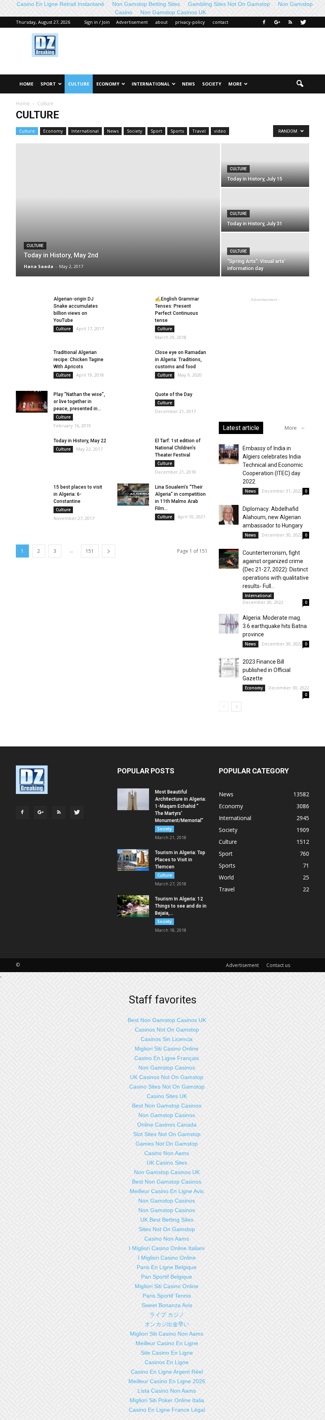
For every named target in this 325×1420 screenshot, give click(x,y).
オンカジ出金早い (167, 1324)
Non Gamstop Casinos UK (173, 12)
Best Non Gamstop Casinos (166, 1105)
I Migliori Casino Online (167, 1257)
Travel (199, 131)
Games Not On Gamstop (167, 1143)
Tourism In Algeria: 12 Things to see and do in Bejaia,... (180, 906)
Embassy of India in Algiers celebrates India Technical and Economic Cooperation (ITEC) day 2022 (273, 465)
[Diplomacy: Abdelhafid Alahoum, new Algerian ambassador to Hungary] (229, 515)
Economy (107, 84)
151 (90, 551)
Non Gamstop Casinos (166, 1067)
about (161, 22)
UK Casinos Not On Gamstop (166, 1077)
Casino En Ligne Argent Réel (167, 1372)
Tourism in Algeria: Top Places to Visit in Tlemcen (180, 860)
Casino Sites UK (167, 1096)
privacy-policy (190, 22)
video (220, 131)
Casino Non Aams (166, 1153)
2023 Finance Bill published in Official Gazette (267, 670)
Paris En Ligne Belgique (167, 1267)
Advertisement (132, 22)
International (151, 84)
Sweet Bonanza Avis (166, 1305)
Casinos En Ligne (167, 1362)
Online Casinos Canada (167, 1124)
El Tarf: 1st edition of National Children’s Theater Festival (178, 448)
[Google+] (277, 22)
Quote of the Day (173, 394)
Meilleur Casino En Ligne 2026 (166, 1381)
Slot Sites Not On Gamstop (167, 1134)
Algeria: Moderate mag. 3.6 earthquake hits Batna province (275, 626)
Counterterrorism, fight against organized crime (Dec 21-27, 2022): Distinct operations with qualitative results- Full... (276, 569)
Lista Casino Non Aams (167, 1391)
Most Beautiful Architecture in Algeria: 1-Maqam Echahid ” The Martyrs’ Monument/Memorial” (180, 806)
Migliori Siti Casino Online (167, 1048)
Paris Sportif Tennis (167, 1295)
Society (211, 84)
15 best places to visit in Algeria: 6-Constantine (78, 494)
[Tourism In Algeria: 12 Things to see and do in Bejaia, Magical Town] (133, 906)
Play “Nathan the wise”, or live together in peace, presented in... (79, 401)
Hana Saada (39, 266)
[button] (299, 83)
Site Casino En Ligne (167, 1353)
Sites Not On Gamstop (167, 1229)
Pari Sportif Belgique (166, 1276)
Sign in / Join (97, 22)
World (226, 877)
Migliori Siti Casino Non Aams (166, 1334)
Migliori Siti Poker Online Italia (167, 1400)
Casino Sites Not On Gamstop (167, 1086)
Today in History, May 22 (80, 441)
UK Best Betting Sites (166, 1219)
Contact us (278, 965)
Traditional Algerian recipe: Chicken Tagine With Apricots (78, 359)
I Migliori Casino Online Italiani (167, 1248)
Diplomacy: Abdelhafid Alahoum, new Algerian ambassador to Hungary (273, 517)
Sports (177, 131)
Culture (78, 84)
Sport (48, 84)
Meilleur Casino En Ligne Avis (167, 1191)
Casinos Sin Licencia (167, 1039)
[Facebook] (264, 22)
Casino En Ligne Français (166, 1058)
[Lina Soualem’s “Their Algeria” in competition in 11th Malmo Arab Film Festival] (133, 494)
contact (220, 22)
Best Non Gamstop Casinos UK (167, 1020)
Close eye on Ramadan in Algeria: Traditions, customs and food (180, 359)
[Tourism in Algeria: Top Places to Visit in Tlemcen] (133, 860)
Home (26, 84)
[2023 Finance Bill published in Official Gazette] (229, 668)
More (235, 84)
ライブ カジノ (166, 1315)
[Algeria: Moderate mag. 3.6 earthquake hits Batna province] (229, 624)
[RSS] (290, 22)
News (188, 84)
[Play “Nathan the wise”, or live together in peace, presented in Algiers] (32, 402)
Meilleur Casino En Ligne (167, 1343)
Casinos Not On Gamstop (167, 1029)
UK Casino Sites (167, 1162)
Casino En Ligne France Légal (167, 1410)
